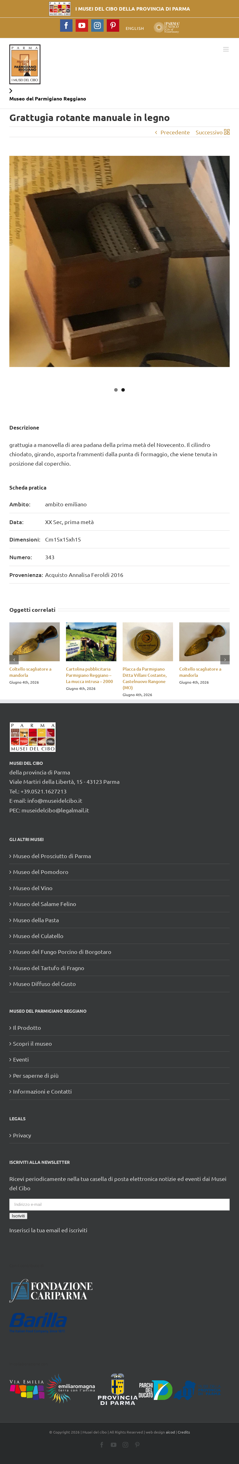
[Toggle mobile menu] (226, 49)
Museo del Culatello (38, 935)
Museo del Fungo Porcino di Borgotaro (62, 951)
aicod (170, 1431)
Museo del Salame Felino (44, 903)
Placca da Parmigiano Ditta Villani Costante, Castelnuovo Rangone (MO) (145, 678)
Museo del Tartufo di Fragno (48, 967)
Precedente (175, 132)
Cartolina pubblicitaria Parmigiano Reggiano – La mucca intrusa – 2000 (89, 675)
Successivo (209, 132)
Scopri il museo (32, 1043)
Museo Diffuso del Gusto (44, 983)
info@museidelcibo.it (54, 800)
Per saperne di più (36, 1075)
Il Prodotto (27, 1027)
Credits (184, 1431)
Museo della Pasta (36, 920)
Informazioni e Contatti (42, 1091)
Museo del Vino (33, 888)
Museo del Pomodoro (40, 871)
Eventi (21, 1059)
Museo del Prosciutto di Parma (52, 856)
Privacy (22, 1135)
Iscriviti (18, 1216)
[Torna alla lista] (227, 132)
